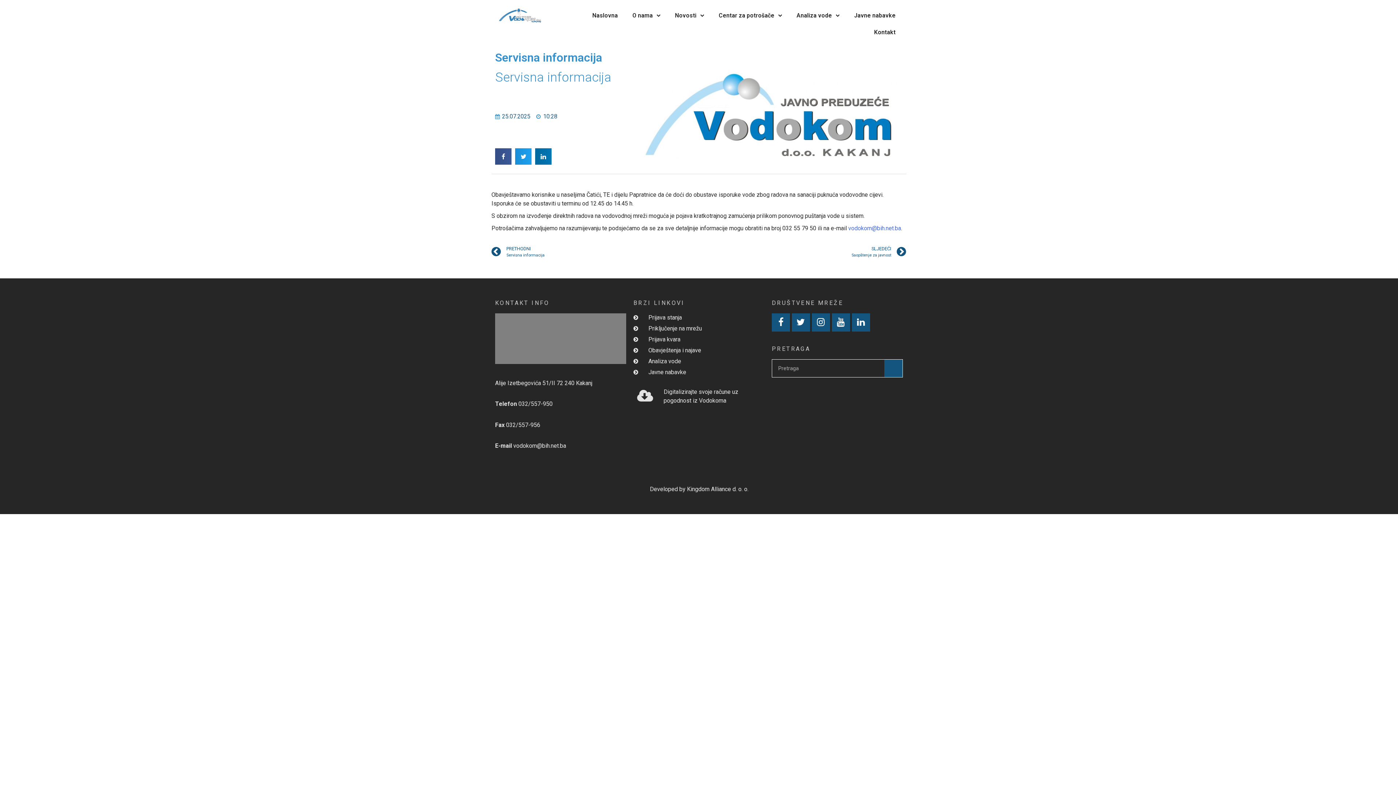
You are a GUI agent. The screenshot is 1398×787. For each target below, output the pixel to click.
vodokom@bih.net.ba (874, 228)
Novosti (685, 15)
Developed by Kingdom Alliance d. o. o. (699, 489)
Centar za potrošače (746, 15)
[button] (503, 156)
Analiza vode (814, 15)
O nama (642, 15)
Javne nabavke (875, 15)
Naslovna (605, 15)
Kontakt (885, 32)
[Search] (893, 368)
